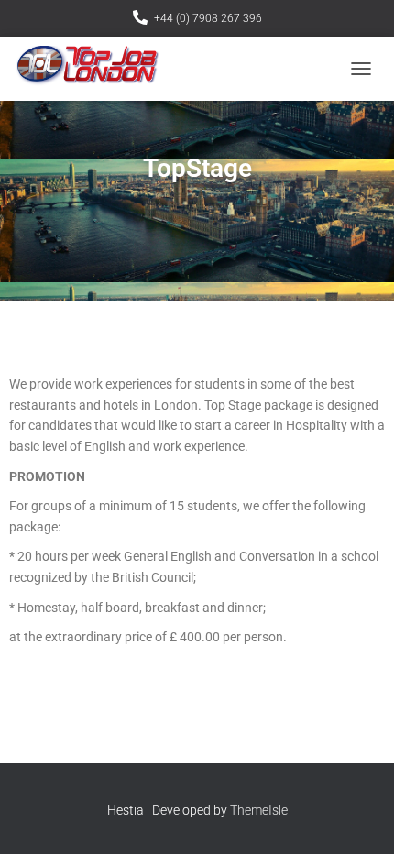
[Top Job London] (94, 69)
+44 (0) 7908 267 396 (208, 18)
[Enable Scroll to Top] (357, 817)
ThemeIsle (259, 810)
